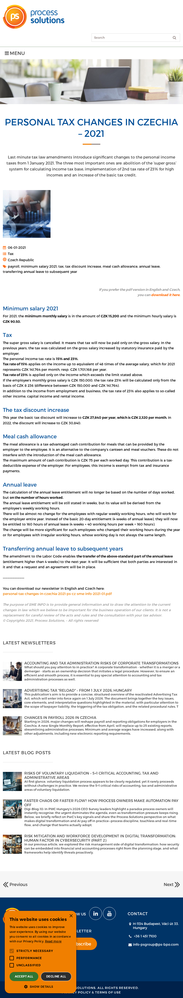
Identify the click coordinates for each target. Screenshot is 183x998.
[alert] (40, 952)
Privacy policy (76, 992)
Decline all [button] (56, 976)
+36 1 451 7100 (145, 936)
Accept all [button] (24, 976)
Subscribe (80, 943)
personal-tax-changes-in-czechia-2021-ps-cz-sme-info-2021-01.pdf (57, 594)
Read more (53, 941)
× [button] (71, 916)
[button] (40, 986)
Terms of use (108, 992)
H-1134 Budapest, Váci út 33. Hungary (156, 926)
